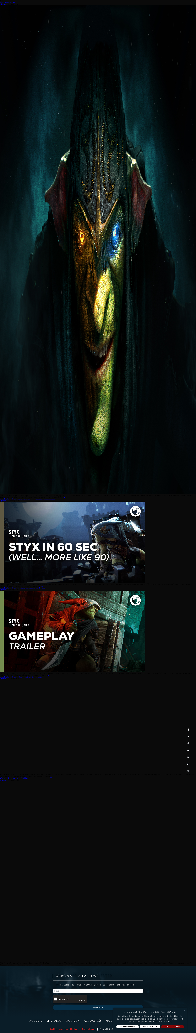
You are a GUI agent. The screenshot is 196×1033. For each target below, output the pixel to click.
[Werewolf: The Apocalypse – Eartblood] (65, 961)
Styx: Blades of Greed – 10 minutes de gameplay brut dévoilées (22, 588)
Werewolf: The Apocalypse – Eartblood (14, 778)
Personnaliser (128, 1027)
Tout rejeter (150, 1027)
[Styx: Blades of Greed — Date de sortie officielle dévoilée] (61, 773)
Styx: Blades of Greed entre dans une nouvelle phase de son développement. (27, 499)
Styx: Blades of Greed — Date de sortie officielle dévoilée (21, 677)
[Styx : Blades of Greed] (98, 493)
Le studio (54, 1020)
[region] (150, 1019)
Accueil (35, 1020)
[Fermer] (184, 1010)
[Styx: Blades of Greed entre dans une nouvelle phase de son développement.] (72, 582)
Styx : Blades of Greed (8, 3)
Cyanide (3, 4)
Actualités (92, 1020)
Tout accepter (172, 1027)
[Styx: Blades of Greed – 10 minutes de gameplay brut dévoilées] (72, 671)
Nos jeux (73, 1020)
